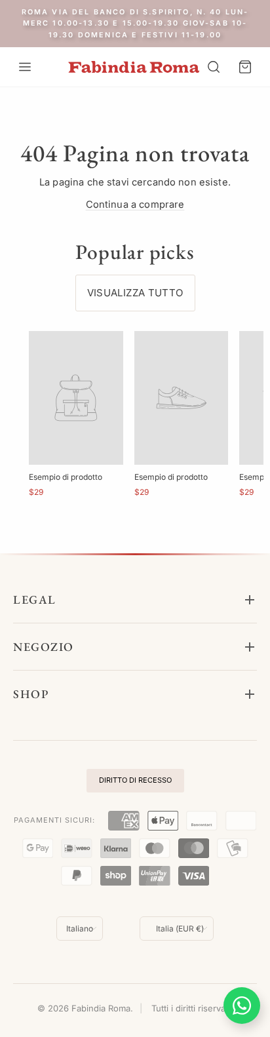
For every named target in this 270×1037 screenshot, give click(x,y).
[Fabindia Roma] (133, 67)
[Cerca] (213, 66)
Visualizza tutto (135, 292)
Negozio (43, 646)
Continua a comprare (135, 204)
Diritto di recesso (135, 780)
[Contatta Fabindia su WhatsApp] (241, 1005)
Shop (30, 693)
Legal (34, 599)
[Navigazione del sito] (24, 66)
